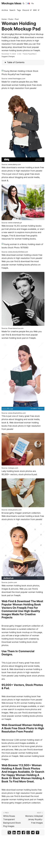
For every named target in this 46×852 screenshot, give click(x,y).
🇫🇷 (29, 3)
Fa (32, 3)
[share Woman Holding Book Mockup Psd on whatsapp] (28, 833)
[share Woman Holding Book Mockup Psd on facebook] (23, 833)
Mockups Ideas (11, 3)
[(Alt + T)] (23, 3)
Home (4, 19)
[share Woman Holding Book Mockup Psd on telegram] (32, 833)
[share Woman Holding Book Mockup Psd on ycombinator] (37, 833)
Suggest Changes (8, 56)
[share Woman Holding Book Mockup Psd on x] (9, 833)
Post (17, 19)
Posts (10, 19)
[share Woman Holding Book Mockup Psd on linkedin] (14, 833)
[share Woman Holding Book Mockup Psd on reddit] (18, 833)
